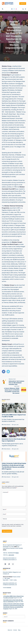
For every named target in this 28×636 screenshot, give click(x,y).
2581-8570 (11, 555)
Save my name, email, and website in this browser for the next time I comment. (12, 525)
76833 (17, 553)
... (15, 421)
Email (4, 514)
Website (5, 519)
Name (4, 509)
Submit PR (23, 3)
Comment (5, 492)
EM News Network (10, 51)
